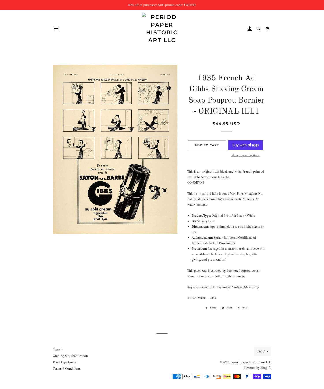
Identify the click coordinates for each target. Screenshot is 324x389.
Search (57, 349)
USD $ (260, 351)
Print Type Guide (64, 362)
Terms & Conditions (66, 369)
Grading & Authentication (70, 356)
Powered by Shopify (257, 368)
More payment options (245, 155)
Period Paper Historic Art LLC (251, 362)
